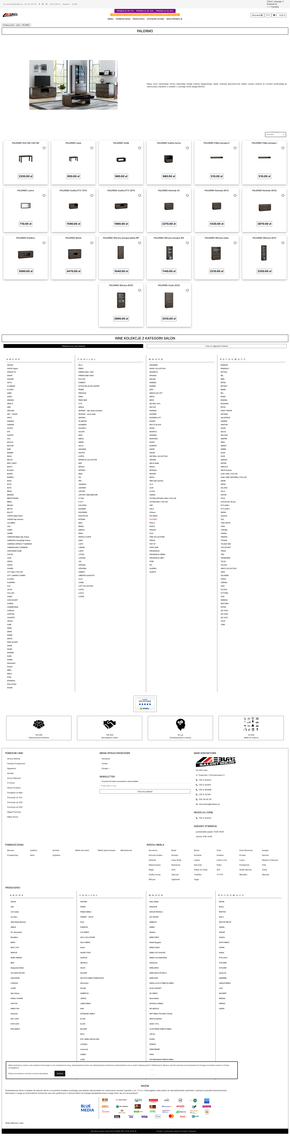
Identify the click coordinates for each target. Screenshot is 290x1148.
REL (222, 375)
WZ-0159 (224, 610)
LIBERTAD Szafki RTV (86, 575)
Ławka (197, 860)
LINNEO (83, 1054)
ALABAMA (11, 386)
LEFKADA (81, 565)
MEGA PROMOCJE (174, 19)
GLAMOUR (82, 421)
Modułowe (175, 865)
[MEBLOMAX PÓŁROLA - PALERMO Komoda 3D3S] (264, 205)
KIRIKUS (81, 530)
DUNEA (10, 660)
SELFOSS (224, 435)
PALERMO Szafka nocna (169, 143)
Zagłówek (175, 879)
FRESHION (82, 393)
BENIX (13, 942)
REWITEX (222, 912)
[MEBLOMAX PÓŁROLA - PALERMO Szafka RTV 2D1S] (121, 205)
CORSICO (10, 610)
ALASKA (10, 389)
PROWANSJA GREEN (157, 554)
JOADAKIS (82, 484)
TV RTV (220, 874)
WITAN (223, 607)
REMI (223, 379)
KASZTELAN (83, 516)
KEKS (80, 523)
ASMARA (10, 425)
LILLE (80, 579)
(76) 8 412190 (204, 794)
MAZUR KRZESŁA (156, 912)
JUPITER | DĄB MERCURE (88, 495)
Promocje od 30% (15, 807)
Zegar (196, 879)
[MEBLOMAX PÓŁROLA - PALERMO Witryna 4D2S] (121, 300)
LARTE (80, 551)
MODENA (153, 411)
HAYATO (81, 453)
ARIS (9, 407)
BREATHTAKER (12, 498)
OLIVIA (152, 491)
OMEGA (152, 495)
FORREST (82, 382)
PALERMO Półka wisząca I (264, 143)
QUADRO (153, 568)
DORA (9, 656)
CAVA (9, 558)
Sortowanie (276, 132)
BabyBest (14, 937)
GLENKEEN (82, 425)
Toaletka (197, 874)
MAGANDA (154, 365)
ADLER (13, 902)
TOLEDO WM (226, 544)
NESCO (152, 467)
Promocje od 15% (14, 797)
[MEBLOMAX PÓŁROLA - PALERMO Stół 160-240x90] (25, 158)
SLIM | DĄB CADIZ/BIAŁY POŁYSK (233, 477)
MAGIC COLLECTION (157, 368)
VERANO (224, 582)
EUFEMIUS (11, 681)
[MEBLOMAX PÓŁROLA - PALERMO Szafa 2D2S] (169, 300)
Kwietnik (152, 860)
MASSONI (153, 907)
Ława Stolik (176, 860)
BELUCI (10, 460)
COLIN (9, 589)
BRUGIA (10, 505)
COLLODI (10, 593)
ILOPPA (81, 456)
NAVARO (153, 460)
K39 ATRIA (82, 505)
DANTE (9, 639)
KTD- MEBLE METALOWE (89, 1039)
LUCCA (81, 589)
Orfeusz (153, 512)
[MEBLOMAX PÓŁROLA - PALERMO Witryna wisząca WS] (169, 253)
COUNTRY (11, 617)
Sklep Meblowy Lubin (14, 1123)
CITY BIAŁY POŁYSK (15, 572)
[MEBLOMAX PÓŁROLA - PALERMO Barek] (73, 253)
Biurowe (10, 850)
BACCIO (10, 442)
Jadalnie (33, 850)
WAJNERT (223, 993)
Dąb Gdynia (15, 993)
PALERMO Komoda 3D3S (264, 190)
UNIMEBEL (223, 978)
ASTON (10, 428)
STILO (223, 498)
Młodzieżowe (126, 850)
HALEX (82, 968)
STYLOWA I (225, 505)
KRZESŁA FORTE (84, 537)
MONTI (152, 442)
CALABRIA (11, 523)
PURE (152, 561)
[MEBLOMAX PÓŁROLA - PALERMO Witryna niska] (216, 253)
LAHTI (80, 544)
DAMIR (9, 635)
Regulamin (66, 4)
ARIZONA (10, 411)
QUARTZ (153, 572)
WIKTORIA (225, 603)
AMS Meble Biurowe (18, 922)
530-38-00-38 (204, 799)
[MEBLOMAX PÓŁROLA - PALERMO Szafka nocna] (169, 158)
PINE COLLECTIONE (157, 537)
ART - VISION (12, 414)
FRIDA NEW (82, 400)
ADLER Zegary (12, 368)
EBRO (9, 670)
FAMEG (83, 907)
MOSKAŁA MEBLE (156, 1003)
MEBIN (152, 927)
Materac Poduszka (270, 860)
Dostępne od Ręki (15, 792)
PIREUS (152, 540)
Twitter (105, 763)
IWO (80, 481)
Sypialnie (56, 855)
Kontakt (74, 4)
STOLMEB (223, 963)
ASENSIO (10, 421)
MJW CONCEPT (156, 988)
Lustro (242, 860)
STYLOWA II (225, 509)
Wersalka (243, 874)
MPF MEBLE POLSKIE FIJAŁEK (161, 1014)
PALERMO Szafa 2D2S (169, 285)
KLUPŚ (82, 1024)
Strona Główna (55, 4)
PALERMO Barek (73, 238)
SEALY (221, 917)
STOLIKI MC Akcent (228, 502)
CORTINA (10, 614)
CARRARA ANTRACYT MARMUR (19, 544)
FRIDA (80, 396)
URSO (223, 572)
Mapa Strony (12, 817)
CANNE (10, 533)
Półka (219, 865)
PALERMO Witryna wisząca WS (169, 238)
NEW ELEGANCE (156, 1019)
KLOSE (82, 1019)
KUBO (80, 540)
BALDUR (10, 446)
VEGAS (223, 579)
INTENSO (81, 470)
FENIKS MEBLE (85, 912)
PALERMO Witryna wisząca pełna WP (121, 238)
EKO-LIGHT (15, 1019)
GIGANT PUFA (85, 952)
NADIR (152, 449)
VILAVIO (224, 589)
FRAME (81, 389)
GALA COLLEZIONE (87, 937)
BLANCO (10, 470)
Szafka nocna (154, 874)
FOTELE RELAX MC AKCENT (89, 386)
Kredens (220, 855)
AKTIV (9, 382)
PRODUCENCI (139, 19)
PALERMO (153, 519)
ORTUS (152, 1034)
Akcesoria (153, 850)
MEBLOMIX (154, 978)
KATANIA (81, 519)
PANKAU (153, 1044)
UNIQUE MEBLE (225, 983)
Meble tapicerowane (106, 850)
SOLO (223, 491)
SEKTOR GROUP (225, 922)
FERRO (80, 368)
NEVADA (153, 474)
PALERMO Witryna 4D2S (121, 285)
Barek (173, 850)
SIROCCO (224, 467)
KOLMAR (83, 1029)
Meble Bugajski (155, 942)
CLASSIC (10, 579)
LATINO (81, 554)
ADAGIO (10, 365)
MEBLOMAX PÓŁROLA (158, 973)
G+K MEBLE (84, 932)
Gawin (82, 947)
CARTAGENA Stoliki (14, 551)
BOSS (9, 481)
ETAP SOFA (15, 1024)
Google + (106, 768)
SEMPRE (224, 439)
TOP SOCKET (226, 547)
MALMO (153, 379)
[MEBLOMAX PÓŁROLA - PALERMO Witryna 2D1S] (264, 253)
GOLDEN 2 (82, 428)
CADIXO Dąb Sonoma (15, 519)
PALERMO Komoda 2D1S (217, 190)
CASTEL (10, 554)
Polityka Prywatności (16, 763)
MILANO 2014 (155, 404)
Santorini (224, 516)
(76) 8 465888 (204, 790)
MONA (152, 428)
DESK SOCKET (12, 642)
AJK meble (15, 912)
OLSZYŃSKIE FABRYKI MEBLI (161, 1029)
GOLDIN (81, 432)
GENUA (81, 407)
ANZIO (9, 396)
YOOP (223, 621)
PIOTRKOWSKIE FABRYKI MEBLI (162, 1059)
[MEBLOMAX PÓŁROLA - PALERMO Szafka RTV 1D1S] (73, 205)
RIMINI (223, 389)
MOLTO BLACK (155, 425)
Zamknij (60, 1073)
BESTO (9, 467)
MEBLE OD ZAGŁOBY (158, 952)
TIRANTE (224, 537)
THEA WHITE (225, 523)
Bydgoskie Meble (17, 968)
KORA (80, 533)
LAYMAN (83, 1044)
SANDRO (224, 421)
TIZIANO (224, 540)
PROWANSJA (155, 551)
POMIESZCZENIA (123, 19)
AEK (12, 907)
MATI (151, 389)
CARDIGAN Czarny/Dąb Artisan (18, 540)
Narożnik (198, 865)
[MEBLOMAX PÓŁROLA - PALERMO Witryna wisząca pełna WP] (121, 253)
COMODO (14, 983)
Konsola (174, 855)
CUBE (9, 624)
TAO (222, 519)
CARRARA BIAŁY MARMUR (17, 547)
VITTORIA (224, 593)
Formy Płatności (14, 778)
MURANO (153, 446)
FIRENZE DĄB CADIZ (86, 375)
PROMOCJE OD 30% (164, 11)
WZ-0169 (224, 614)
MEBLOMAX (154, 968)
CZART (13, 988)
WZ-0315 (224, 617)
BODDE (10, 474)
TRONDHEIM (225, 558)
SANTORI (224, 425)
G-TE (80, 404)
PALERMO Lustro (25, 190)
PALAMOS (153, 516)
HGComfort (84, 983)
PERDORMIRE (155, 1049)
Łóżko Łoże (222, 860)
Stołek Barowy (245, 870)
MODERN (153, 414)
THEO (223, 526)
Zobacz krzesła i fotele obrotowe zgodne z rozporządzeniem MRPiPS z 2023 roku (145, 15)
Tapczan (175, 874)
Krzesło (242, 855)
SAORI (223, 428)
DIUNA (9, 649)
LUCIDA (81, 596)
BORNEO (10, 477)
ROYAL (223, 407)
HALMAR (83, 973)
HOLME (83, 988)
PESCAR (153, 530)
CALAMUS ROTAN (18, 973)
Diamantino (11, 663)
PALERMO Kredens (25, 238)
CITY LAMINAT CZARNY (16, 575)
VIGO (223, 586)
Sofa (173, 870)
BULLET (10, 512)
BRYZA (9, 509)
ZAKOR (221, 1009)
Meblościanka (155, 865)
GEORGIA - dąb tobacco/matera (90, 411)
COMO (9, 596)
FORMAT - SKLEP (86, 917)
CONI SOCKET (12, 600)
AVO (8, 439)
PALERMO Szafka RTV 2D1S (121, 190)
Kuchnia (265, 855)
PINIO (152, 1054)
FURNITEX (84, 927)
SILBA (223, 453)
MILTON (153, 407)
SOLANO (224, 488)
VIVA (222, 596)
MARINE (153, 386)
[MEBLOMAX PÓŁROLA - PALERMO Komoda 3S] (169, 205)
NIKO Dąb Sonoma (156, 481)
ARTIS (9, 418)
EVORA (9, 688)
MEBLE (111, 19)
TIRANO (224, 533)
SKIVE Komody (226, 470)
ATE (8, 432)
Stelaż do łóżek (200, 870)
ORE (151, 505)
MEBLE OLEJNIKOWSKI (158, 958)
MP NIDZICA (154, 1009)
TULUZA (224, 565)
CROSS (10, 621)
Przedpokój (244, 865)
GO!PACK (83, 958)
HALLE (80, 446)
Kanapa (265, 850)
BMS (12, 963)
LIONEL (81, 582)
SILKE (223, 456)
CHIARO (10, 568)
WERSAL (222, 998)
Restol (221, 907)
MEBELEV (153, 922)
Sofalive (222, 937)
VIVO (221, 988)
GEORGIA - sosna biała (86, 414)
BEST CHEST (12, 463)
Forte (82, 922)
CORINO (10, 603)
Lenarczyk (84, 1049)
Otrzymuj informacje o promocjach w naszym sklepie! (120, 781)
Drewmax (14, 1014)
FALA (80, 365)
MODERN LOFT (155, 418)
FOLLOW (81, 379)
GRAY (80, 435)
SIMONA (224, 460)
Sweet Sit (222, 973)
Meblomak (153, 963)
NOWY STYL (154, 1024)
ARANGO (10, 400)
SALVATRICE (225, 418)
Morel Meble (154, 998)
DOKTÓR (14, 1003)
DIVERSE (10, 653)
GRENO (81, 442)
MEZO (152, 400)
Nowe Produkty (14, 788)
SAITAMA (224, 414)
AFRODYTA (11, 372)
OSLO (152, 509)
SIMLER (222, 932)
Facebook (106, 759)
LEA (79, 561)
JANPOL (83, 998)
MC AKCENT (154, 917)
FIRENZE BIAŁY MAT (86, 372)
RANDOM (224, 365)
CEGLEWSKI (15, 978)
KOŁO (82, 1034)
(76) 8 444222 (204, 780)
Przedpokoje (12, 855)
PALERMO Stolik (121, 143)
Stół (218, 870)
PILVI (151, 533)
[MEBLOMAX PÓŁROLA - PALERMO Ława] (73, 158)
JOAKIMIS (82, 488)
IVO (79, 477)
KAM (82, 1009)
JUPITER (81, 491)
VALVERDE (225, 575)
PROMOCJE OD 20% (145, 11)
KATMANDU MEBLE (87, 1014)
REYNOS (224, 386)
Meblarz (153, 932)
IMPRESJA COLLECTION (87, 460)
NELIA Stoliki (154, 463)
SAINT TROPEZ (226, 411)
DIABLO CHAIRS (17, 998)
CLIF (9, 586)
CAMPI (9, 530)
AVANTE (10, 435)
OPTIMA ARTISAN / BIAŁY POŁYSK (163, 498)
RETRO (223, 382)
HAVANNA (82, 449)
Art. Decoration (16, 932)
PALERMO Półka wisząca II (217, 143)
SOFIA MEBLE (224, 942)
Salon (32, 855)
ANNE (9, 393)
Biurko (196, 850)
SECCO (223, 432)
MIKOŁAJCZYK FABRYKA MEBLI (162, 983)
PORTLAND (154, 547)
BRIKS (9, 502)
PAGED (152, 1039)
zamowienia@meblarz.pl (14, 4)
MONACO (153, 432)
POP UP (152, 544)
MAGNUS (153, 375)
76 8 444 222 (31, 4)
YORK (223, 624)
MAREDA (153, 382)
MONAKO (153, 435)
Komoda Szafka (155, 855)
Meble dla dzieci (82, 850)
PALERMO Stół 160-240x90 (25, 143)
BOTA (9, 484)
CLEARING (11, 582)
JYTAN (81, 498)
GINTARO (81, 418)
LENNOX (81, 572)
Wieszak (265, 874)
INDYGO (81, 467)
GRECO (81, 439)
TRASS (223, 551)
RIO (222, 393)
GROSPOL (84, 963)
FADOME (83, 902)
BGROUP (14, 952)
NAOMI (152, 453)
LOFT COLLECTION (85, 586)
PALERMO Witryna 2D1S (264, 238)
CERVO (9, 561)
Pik (151, 565)
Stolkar (221, 952)
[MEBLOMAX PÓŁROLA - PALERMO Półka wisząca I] (264, 158)
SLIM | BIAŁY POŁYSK (229, 474)
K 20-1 (80, 502)
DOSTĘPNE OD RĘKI (155, 19)
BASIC (9, 456)
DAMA (9, 628)
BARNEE (10, 453)
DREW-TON (15, 1009)
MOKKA (152, 421)
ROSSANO (224, 404)
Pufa (264, 865)
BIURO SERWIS (16, 958)
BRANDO (10, 495)
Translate (275, 7)
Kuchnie (56, 850)
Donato (9, 667)
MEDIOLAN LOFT (156, 393)
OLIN (151, 488)
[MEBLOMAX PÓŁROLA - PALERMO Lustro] (25, 205)
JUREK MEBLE (85, 1003)
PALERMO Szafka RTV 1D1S (73, 190)
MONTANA (154, 439)
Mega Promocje (14, 812)
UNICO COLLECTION (228, 568)
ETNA (9, 677)
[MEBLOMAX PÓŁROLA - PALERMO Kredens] (25, 253)
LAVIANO (82, 558)
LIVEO (82, 1059)
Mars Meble (154, 902)
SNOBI (223, 481)
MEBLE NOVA (155, 947)
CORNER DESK (12, 607)
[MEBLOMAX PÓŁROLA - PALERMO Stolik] (121, 158)
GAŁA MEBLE (85, 942)
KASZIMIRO (82, 512)
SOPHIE (223, 495)
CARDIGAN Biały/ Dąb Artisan (18, 537)
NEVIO (152, 477)
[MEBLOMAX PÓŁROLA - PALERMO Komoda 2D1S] (216, 205)
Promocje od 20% (15, 802)
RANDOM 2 (225, 368)
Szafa (264, 870)
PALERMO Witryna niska (216, 238)
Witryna (152, 879)
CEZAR (9, 565)
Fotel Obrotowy (246, 850)
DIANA (9, 646)
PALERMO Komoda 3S (169, 190)
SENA (223, 442)
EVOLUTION (11, 684)
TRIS (222, 554)
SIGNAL (222, 927)
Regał (151, 870)
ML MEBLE (154, 993)
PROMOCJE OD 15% (125, 11)
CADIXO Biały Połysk (15, 516)
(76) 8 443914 (204, 785)
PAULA (152, 523)
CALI (9, 526)
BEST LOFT (15, 947)
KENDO (81, 526)
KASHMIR (82, 509)
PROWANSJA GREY (157, 558)
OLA (151, 484)
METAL (152, 396)
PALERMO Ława (73, 143)
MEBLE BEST (154, 937)
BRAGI (9, 491)
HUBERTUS (84, 993)
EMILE (9, 674)
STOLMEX (223, 968)
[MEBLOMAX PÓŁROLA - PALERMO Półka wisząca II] (216, 158)
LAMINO (81, 547)
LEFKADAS (82, 568)
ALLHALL (14, 917)
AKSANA (10, 379)
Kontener (198, 855)
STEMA (222, 947)
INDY (80, 463)
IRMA (80, 474)
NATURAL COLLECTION (158, 456)
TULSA (223, 561)
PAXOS (152, 526)
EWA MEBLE (15, 1029)
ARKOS (13, 927)
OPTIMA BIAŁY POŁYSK (159, 502)
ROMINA (224, 400)
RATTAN (224, 372)
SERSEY (224, 446)
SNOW (223, 484)
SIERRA (223, 449)
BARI (9, 449)
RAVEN (221, 902)
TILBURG (224, 530)
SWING (223, 512)
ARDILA (10, 404)
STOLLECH (223, 958)
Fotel (219, 850)
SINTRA (223, 463)
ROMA (223, 396)
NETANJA (153, 470)
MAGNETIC (154, 372)
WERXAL (222, 1003)
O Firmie (10, 783)
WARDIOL (224, 600)
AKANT (10, 375)
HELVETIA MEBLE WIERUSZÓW (92, 978)
